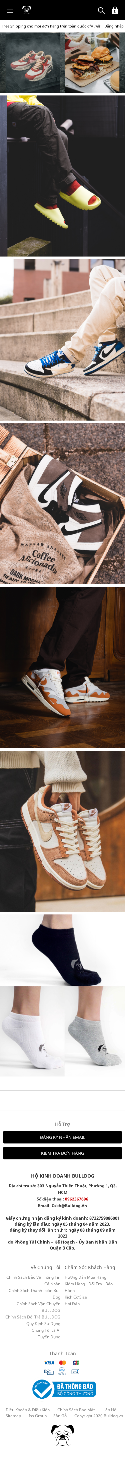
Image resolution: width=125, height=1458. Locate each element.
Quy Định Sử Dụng (43, 1323)
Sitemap (13, 1416)
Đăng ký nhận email (62, 1137)
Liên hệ (109, 1410)
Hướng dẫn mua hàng (85, 1277)
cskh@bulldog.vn (69, 1205)
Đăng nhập (114, 26)
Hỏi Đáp (72, 1304)
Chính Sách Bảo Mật (76, 1410)
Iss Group (38, 1416)
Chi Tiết (93, 26)
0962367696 (76, 1199)
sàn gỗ (60, 1416)
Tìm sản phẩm (102, 7)
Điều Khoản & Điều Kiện (28, 1410)
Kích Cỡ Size (76, 1297)
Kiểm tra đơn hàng (62, 1153)
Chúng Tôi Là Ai (46, 1330)
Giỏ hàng (113, 7)
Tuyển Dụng (49, 1337)
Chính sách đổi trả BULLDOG (32, 1317)
